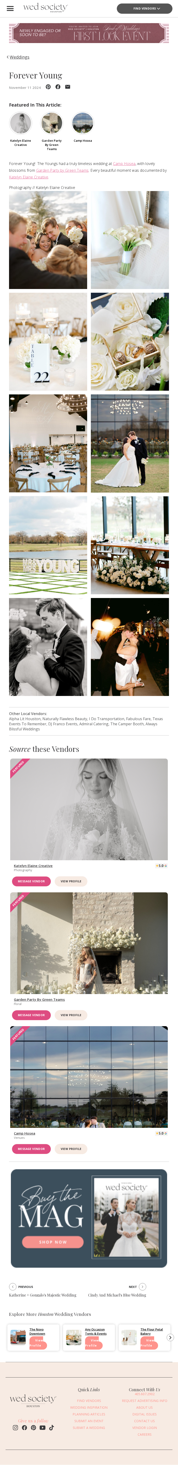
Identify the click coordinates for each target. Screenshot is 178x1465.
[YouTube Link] (42, 1428)
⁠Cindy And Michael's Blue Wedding (117, 1295)
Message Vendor (31, 881)
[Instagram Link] (15, 1428)
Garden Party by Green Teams (62, 170)
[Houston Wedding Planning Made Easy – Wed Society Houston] (45, 8)
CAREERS (145, 1434)
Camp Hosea (124, 163)
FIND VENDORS (89, 1400)
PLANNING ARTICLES (89, 1414)
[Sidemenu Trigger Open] (10, 8)
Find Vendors (145, 8)
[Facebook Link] (24, 1428)
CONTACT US (144, 1421)
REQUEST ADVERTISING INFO (144, 1400)
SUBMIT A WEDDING (89, 1427)
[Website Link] (33, 1408)
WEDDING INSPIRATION (89, 1407)
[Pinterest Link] (33, 1428)
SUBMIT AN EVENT (89, 1421)
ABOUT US (144, 1407)
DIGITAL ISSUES (144, 1414)
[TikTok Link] (51, 1428)
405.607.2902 (145, 1394)
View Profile (71, 881)
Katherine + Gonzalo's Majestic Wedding (42, 1295)
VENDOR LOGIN (144, 1427)
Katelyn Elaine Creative (28, 177)
